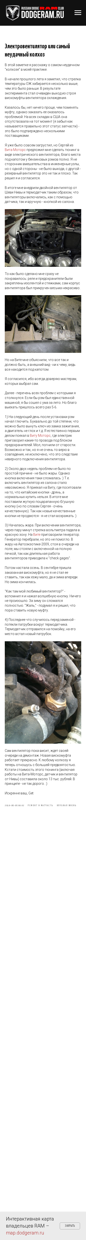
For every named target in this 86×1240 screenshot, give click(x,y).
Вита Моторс (15, 150)
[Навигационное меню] (78, 12)
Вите (36, 534)
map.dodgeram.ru (25, 1233)
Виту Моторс (40, 435)
